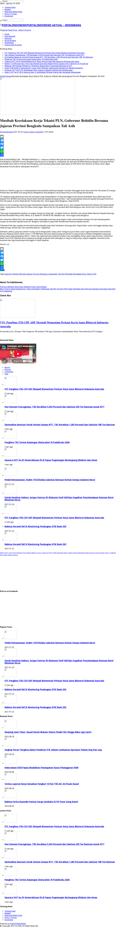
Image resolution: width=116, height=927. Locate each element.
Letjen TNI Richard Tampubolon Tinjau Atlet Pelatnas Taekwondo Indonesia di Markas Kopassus (44, 68)
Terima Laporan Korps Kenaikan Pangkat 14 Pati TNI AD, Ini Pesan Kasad (42, 784)
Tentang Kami (10, 7)
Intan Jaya (92, 553)
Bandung (15, 555)
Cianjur (107, 553)
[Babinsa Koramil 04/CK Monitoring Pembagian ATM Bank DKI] (11, 540)
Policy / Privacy (11, 14)
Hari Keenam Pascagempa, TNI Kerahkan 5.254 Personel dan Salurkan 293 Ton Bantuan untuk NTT (44, 55)
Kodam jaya (45, 553)
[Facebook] (58, 144)
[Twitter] (58, 147)
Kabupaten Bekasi (62, 553)
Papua (25, 553)
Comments (9, 372)
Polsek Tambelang (17, 553)
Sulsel (10, 553)
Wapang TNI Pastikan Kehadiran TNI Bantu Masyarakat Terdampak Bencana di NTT (38, 66)
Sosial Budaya (10, 41)
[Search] (1, 1)
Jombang (70, 553)
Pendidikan (9, 43)
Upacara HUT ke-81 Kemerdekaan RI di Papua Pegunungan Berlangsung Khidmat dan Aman (42, 61)
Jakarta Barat (81, 553)
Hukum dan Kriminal (13, 45)
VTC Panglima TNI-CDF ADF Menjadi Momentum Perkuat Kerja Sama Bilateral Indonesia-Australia (44, 53)
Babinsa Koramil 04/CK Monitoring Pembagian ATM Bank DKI (35, 526)
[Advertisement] (58, 572)
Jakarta (87, 553)
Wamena (2, 553)
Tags (6, 374)
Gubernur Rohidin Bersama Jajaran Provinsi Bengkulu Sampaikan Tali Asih (34, 274)
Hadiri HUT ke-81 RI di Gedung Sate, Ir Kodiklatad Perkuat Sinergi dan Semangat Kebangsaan (43, 72)
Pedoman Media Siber (13, 12)
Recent (7, 367)
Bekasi (6, 555)
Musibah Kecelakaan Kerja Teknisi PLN (80, 274)
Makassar (33, 553)
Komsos (39, 553)
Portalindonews (6, 132)
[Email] (58, 136)
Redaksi (8, 10)
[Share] (58, 155)
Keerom (51, 553)
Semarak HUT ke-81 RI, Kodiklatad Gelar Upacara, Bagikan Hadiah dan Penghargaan (39, 70)
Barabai (10, 555)
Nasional (8, 38)
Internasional (10, 36)
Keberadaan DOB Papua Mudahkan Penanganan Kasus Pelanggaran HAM (42, 767)
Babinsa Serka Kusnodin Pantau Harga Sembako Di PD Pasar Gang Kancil (41, 802)
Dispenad (101, 553)
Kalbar (55, 553)
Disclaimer (9, 16)
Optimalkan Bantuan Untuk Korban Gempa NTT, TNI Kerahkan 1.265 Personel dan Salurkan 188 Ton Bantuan (49, 57)
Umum (8, 76)
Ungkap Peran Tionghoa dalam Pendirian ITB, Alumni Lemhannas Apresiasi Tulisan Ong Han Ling (53, 750)
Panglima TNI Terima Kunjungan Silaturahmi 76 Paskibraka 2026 (31, 59)
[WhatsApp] (58, 151)
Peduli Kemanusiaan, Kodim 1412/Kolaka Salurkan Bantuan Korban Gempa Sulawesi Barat (50, 480)
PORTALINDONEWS (18, 924)
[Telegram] (58, 140)
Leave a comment (36, 132)
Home (7, 34)
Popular (8, 370)
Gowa (96, 553)
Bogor (2, 555)
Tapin (6, 553)
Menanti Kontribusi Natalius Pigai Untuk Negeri (23, 287)
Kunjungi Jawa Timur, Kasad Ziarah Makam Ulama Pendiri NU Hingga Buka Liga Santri (48, 732)
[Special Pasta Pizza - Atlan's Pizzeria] (15, 30)
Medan (29, 553)
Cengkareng (112, 553)
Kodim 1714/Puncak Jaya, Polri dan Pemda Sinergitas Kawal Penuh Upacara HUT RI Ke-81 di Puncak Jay (46, 64)
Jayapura (75, 553)
